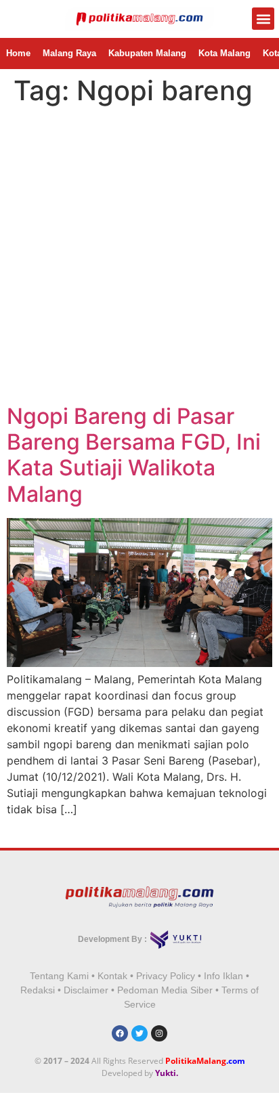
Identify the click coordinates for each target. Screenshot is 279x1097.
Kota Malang (224, 53)
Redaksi (37, 990)
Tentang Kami (59, 975)
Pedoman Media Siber (165, 990)
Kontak (112, 975)
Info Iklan (223, 975)
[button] (263, 18)
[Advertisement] (139, 257)
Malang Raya (69, 53)
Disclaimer (86, 990)
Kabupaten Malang (147, 53)
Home (18, 53)
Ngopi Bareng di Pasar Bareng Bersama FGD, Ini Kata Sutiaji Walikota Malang (134, 455)
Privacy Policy (165, 975)
